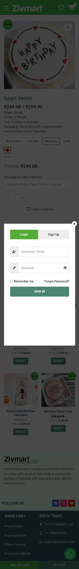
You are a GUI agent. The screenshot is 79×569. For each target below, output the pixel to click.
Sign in (39, 291)
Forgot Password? (57, 281)
